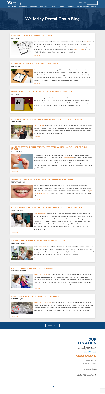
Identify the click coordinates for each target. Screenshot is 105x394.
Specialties (71, 6)
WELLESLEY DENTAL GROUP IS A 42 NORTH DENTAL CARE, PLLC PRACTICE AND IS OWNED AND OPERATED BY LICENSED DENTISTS (86, 376)
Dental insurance (39, 70)
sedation (87, 42)
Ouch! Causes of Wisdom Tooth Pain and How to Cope (38, 241)
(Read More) (37, 55)
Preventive (33, 6)
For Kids (62, 6)
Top (52, 386)
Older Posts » (52, 325)
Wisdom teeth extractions (42, 303)
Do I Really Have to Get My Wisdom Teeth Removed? (37, 296)
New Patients (23, 6)
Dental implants (39, 126)
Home (8, 6)
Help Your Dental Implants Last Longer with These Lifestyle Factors (46, 119)
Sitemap (81, 363)
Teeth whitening (68, 158)
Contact (93, 6)
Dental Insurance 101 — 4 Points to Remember (34, 64)
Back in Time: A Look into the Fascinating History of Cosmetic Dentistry (47, 207)
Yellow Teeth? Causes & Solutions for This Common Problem (42, 179)
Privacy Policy (86, 363)
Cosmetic (53, 6)
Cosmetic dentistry (40, 214)
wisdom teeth (41, 247)
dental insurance (78, 49)
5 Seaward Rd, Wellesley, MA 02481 (68, 2)
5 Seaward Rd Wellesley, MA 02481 (87, 348)
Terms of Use (93, 363)
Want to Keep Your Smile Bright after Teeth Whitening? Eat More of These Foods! (49, 148)
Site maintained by (87, 369)
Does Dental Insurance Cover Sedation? (31, 36)
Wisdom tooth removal (41, 274)
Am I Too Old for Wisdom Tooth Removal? (32, 268)
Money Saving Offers (83, 6)
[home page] (14, 3)
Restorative (43, 6)
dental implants (80, 98)
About (14, 6)
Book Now (92, 2)
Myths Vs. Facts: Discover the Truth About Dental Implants (41, 92)
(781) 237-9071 (82, 3)
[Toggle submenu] (16, 6)
